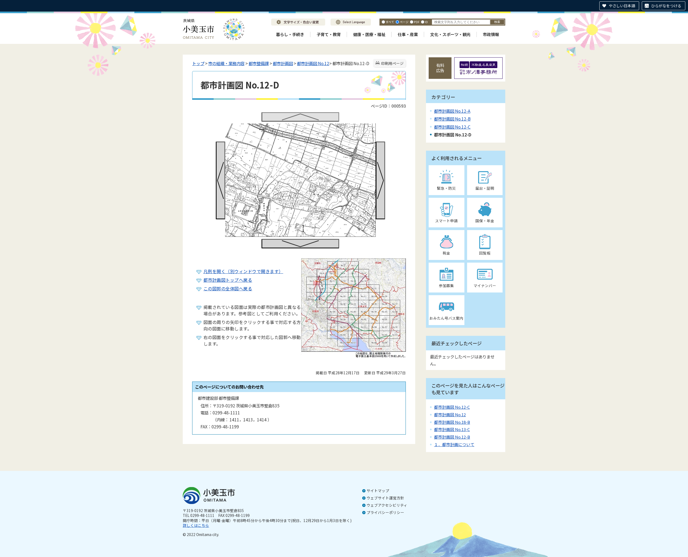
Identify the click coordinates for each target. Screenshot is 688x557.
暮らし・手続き (290, 34)
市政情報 (491, 34)
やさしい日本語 (622, 5)
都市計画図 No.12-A (452, 111)
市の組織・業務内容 (226, 63)
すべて (390, 22)
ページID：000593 (388, 106)
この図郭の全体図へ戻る (227, 288)
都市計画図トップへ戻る (227, 280)
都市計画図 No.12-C (452, 127)
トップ (198, 63)
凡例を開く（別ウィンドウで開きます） (243, 271)
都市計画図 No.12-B (452, 119)
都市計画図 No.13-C (452, 429)
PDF (417, 22)
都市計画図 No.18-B (452, 422)
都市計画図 (283, 63)
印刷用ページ (392, 63)
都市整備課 (259, 63)
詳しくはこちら (196, 525)
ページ (404, 22)
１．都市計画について (454, 444)
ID (426, 22)
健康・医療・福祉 (369, 34)
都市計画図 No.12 (313, 63)
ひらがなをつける (666, 5)
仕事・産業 (408, 34)
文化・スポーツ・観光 (450, 34)
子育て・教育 (329, 34)
